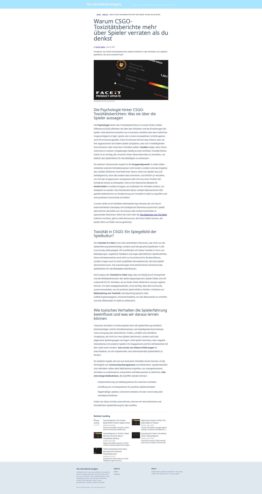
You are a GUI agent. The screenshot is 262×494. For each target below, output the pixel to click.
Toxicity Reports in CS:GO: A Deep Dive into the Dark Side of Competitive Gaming (116, 435)
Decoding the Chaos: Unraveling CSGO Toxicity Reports (153, 434)
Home (99, 14)
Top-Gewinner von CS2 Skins (153, 214)
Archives (117, 474)
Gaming (105, 14)
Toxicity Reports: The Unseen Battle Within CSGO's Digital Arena (116, 421)
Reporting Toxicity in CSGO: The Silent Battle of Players (153, 421)
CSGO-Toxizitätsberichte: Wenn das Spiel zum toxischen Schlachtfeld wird (115, 451)
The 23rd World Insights (104, 4)
